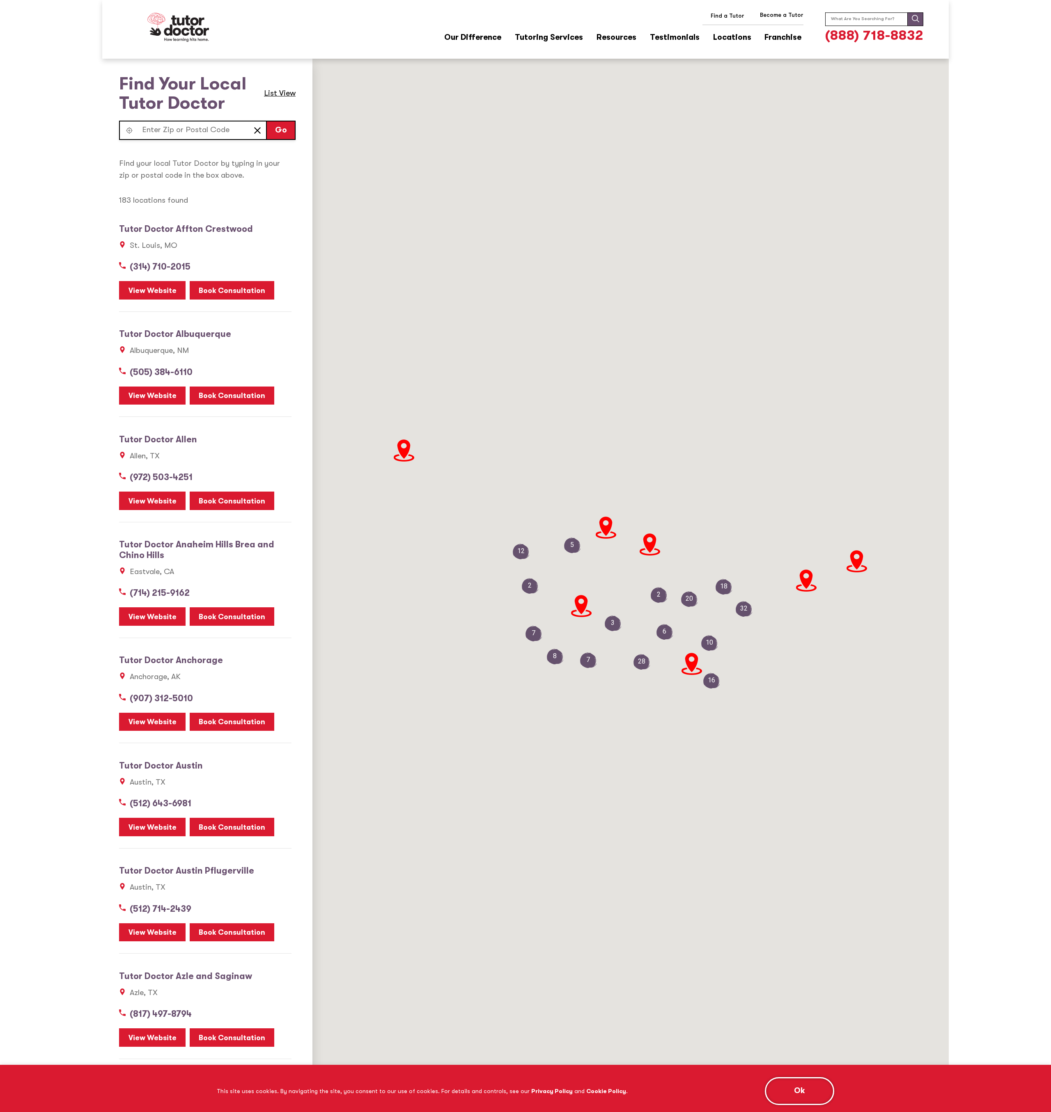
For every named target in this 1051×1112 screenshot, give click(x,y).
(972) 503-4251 (161, 477)
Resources (616, 37)
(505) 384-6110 (161, 372)
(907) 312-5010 (161, 698)
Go (281, 130)
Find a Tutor (727, 15)
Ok (799, 1090)
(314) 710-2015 (160, 267)
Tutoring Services (549, 37)
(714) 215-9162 (160, 593)
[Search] (915, 19)
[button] (129, 130)
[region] (525, 1088)
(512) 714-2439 (160, 909)
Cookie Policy (606, 1091)
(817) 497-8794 (161, 1014)
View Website (153, 290)
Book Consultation (232, 290)
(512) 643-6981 (160, 803)
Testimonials (675, 37)
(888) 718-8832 (874, 35)
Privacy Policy (552, 1091)
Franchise (782, 37)
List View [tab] (280, 93)
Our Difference (472, 37)
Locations (732, 37)
